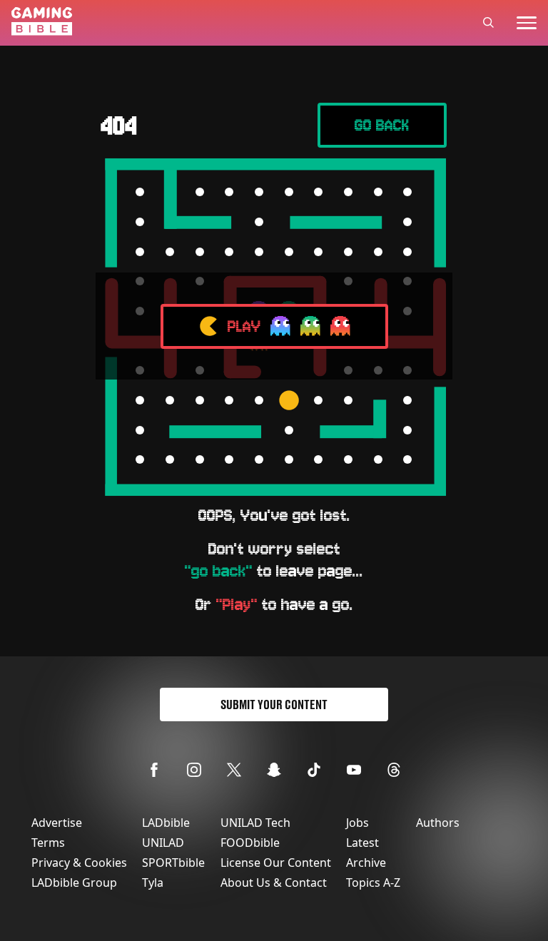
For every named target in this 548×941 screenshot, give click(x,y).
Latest (362, 842)
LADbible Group (74, 882)
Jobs (357, 822)
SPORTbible (173, 862)
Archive (366, 862)
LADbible (166, 822)
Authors (438, 822)
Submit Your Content (274, 704)
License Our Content (275, 862)
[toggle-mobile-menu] (527, 23)
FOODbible (250, 842)
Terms (48, 842)
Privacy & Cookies (79, 862)
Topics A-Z (373, 882)
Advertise (56, 822)
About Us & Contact (273, 882)
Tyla (152, 882)
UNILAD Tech (255, 822)
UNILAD (163, 842)
